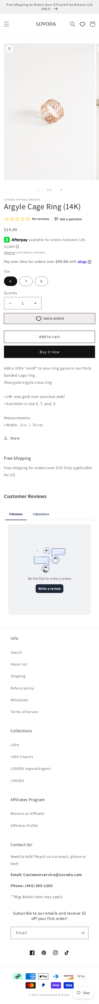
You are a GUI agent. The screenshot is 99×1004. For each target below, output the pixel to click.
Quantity (10, 293)
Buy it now (50, 351)
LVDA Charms (22, 756)
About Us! (19, 664)
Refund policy (22, 688)
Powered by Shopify (58, 994)
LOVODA (18, 780)
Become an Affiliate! (28, 813)
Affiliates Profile (24, 825)
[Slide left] (38, 190)
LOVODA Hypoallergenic (31, 768)
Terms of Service (24, 711)
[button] (6, 24)
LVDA (15, 744)
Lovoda (42, 994)
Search (16, 652)
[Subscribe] (82, 933)
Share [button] (15, 438)
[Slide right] (61, 190)
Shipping (9, 252)
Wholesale (19, 700)
